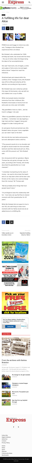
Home (3, 12)
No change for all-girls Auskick (21, 375)
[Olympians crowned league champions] (6, 385)
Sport (3, 449)
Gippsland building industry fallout (25, 234)
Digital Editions (6, 437)
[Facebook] (3, 28)
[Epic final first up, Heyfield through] (6, 402)
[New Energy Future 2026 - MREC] (15, 263)
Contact (4, 441)
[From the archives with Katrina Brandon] (16, 348)
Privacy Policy (6, 443)
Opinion (4, 451)
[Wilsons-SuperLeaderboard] (16, 8)
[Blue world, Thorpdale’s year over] (6, 394)
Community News (7, 453)
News (7, 12)
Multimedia (5, 455)
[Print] (12, 28)
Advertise (4, 439)
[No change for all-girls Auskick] (6, 377)
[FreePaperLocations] (15, 313)
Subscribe (5, 435)
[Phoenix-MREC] (15, 286)
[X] (7, 28)
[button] (3, 2)
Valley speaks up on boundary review (7, 234)
